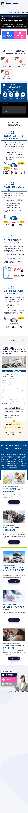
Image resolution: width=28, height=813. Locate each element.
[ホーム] (2, 12)
